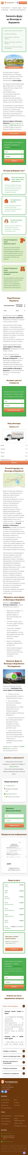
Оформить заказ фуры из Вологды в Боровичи (13, 42)
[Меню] (2, 2)
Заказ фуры (5, 1124)
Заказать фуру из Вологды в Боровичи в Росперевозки (14, 47)
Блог (15, 1100)
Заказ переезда (19, 1116)
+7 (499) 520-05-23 (14, 125)
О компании (5, 1102)
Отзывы (16, 1102)
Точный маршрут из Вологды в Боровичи (12, 37)
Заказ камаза (18, 1123)
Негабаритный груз (20, 1126)
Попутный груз (6, 1121)
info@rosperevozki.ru (11, 794)
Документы (4, 1105)
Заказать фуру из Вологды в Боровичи (14, 30)
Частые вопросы (6, 1108)
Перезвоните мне (14, 825)
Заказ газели (5, 1118)
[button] (14, 949)
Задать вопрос (23, 2)
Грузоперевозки (6, 1116)
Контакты (17, 1105)
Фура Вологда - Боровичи (11, 34)
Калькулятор (5, 1100)
